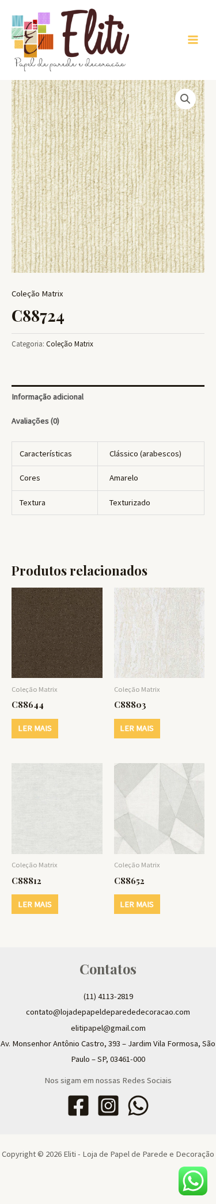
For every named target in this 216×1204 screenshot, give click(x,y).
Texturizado (129, 502)
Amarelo (123, 478)
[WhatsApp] (138, 1105)
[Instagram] (108, 1105)
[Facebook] (78, 1105)
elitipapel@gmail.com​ (108, 1028)
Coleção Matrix (37, 293)
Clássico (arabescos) (145, 453)
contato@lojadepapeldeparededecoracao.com (108, 1012)
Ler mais (35, 728)
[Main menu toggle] (192, 39)
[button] (185, 99)
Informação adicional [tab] (48, 396)
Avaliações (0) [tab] (35, 421)
